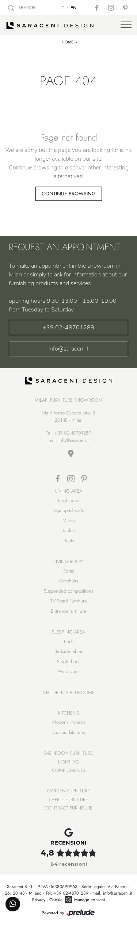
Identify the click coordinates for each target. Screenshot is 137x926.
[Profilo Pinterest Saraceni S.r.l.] (126, 8)
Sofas (68, 570)
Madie (68, 520)
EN (73, 8)
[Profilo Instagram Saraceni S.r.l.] (111, 8)
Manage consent (89, 899)
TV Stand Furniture (68, 600)
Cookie (55, 899)
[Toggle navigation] (126, 25)
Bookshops (68, 500)
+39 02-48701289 (68, 328)
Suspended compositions (68, 591)
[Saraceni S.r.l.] (68, 25)
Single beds (68, 661)
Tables (68, 530)
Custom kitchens (69, 732)
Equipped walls (69, 510)
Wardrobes (68, 671)
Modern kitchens (68, 722)
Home (67, 42)
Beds (68, 641)
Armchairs (68, 580)
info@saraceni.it (68, 349)
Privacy (38, 899)
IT (62, 8)
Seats (69, 540)
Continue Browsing (69, 193)
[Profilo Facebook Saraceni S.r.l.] (97, 8)
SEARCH (26, 7)
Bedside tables (68, 651)
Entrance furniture (68, 611)
